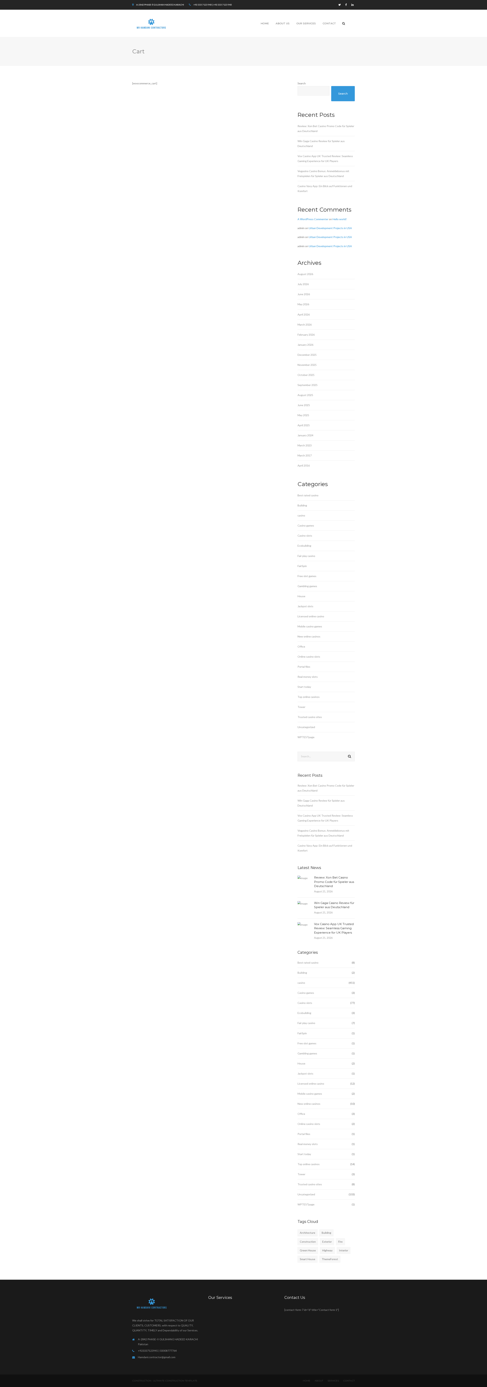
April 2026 (304, 314)
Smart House (307, 1259)
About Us (283, 23)
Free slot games (307, 576)
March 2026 (305, 324)
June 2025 (304, 405)
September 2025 (308, 385)
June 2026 (304, 294)
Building (302, 505)
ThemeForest (330, 1259)
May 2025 (303, 415)
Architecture (307, 1232)
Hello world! (340, 219)
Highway (327, 1250)
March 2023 (305, 445)
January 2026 (305, 344)
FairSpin (302, 566)
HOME (306, 1380)
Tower (301, 707)
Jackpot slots (305, 606)
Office (301, 646)
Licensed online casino (311, 616)
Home (265, 23)
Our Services (306, 23)
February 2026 (306, 334)
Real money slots (308, 676)
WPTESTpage (306, 737)
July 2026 (303, 284)
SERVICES (333, 1380)
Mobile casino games (310, 626)
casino (301, 515)
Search (302, 83)
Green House (308, 1250)
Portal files (304, 666)
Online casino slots (309, 656)
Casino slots (305, 535)
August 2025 (305, 395)
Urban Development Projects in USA (330, 228)
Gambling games (307, 586)
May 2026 (303, 304)
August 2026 (305, 274)
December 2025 (307, 354)
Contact (329, 23)
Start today (304, 686)
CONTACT (349, 1380)
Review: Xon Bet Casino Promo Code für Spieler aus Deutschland (334, 882)
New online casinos (309, 636)
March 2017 (305, 455)
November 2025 (307, 364)
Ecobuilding (304, 545)
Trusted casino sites (310, 717)
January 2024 (305, 435)
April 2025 (304, 425)
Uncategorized (306, 727)
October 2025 (306, 374)
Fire (340, 1241)
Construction (308, 1241)
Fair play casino (306, 555)
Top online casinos (309, 696)
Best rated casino (308, 495)
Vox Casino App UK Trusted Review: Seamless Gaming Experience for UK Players (334, 928)
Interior (343, 1250)
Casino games (306, 525)
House (301, 596)
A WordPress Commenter (313, 219)
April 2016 (304, 465)
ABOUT (319, 1380)
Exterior (327, 1241)
